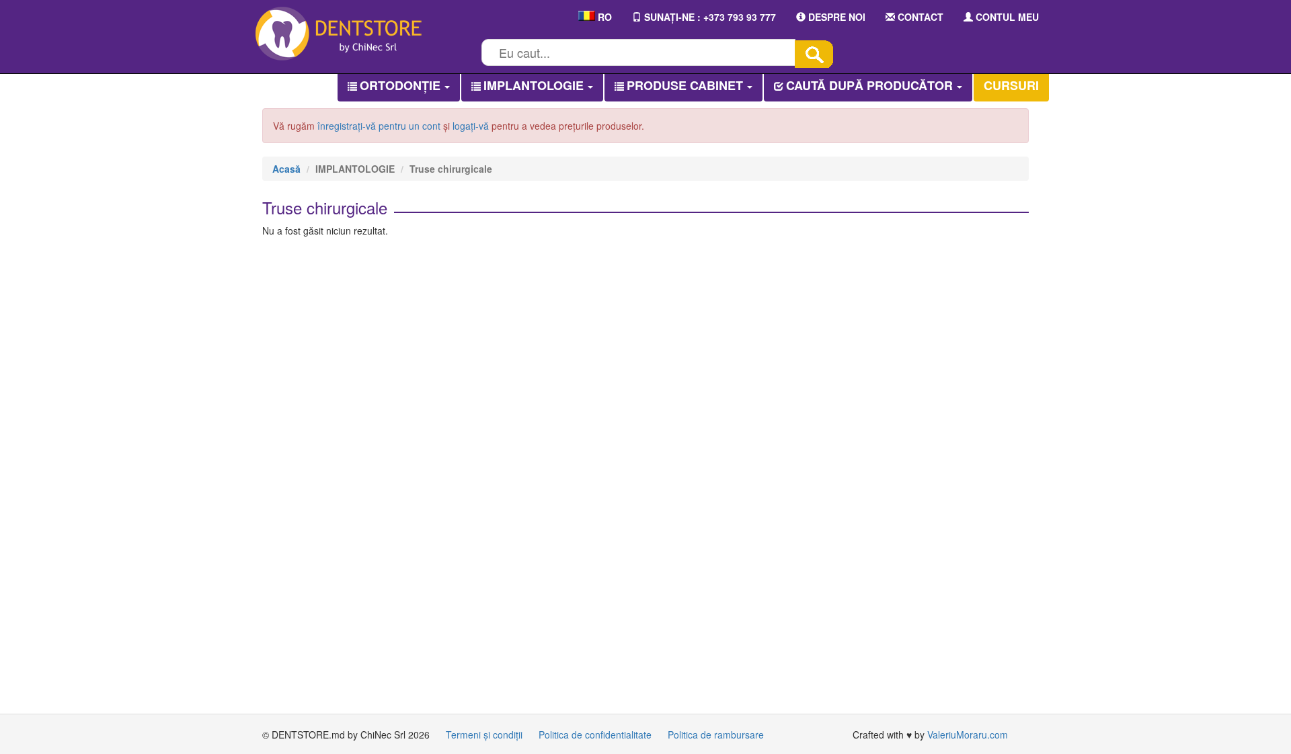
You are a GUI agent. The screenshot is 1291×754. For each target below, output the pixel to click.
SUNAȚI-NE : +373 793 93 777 (708, 17)
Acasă (286, 168)
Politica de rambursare (716, 734)
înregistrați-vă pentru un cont (378, 125)
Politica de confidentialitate (595, 734)
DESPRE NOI (835, 17)
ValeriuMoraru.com (967, 734)
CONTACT (919, 17)
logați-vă (471, 125)
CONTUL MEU (1006, 17)
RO (603, 17)
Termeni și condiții (484, 734)
